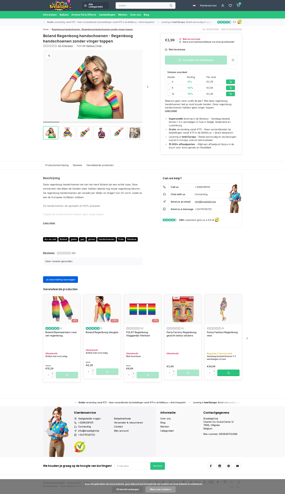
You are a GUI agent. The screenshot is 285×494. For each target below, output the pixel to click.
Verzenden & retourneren (128, 422)
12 (173, 93)
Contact (118, 426)
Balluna (64, 14)
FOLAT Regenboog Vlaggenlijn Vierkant (138, 334)
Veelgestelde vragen (89, 418)
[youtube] (237, 466)
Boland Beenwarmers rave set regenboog (61, 334)
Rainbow (131, 239)
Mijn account (121, 430)
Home (46, 29)
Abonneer (157, 466)
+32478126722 (203, 209)
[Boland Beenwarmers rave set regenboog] (61, 309)
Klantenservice (208, 5)
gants (74, 239)
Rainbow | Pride (94, 46)
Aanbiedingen (107, 14)
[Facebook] (210, 466)
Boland (63, 239)
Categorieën (167, 430)
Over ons (135, 14)
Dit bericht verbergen (128, 489)
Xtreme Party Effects (83, 14)
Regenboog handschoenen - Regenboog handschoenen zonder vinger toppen (92, 29)
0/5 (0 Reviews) (65, 46)
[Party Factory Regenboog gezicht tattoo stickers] (182, 309)
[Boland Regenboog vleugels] (102, 309)
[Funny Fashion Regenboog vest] (223, 309)
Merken (122, 14)
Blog (146, 14)
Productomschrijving (56, 165)
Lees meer (171, 110)
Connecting (201, 194)
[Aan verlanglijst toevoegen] (76, 299)
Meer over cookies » (160, 489)
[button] (147, 86)
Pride (121, 239)
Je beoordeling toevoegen (60, 279)
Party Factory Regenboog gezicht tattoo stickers (181, 334)
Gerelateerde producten (100, 165)
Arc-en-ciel (50, 239)
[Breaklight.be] (60, 5)
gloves (91, 239)
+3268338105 (202, 187)
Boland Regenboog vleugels (102, 332)
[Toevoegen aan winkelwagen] (228, 373)
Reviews (77, 165)
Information (50, 14)
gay (82, 239)
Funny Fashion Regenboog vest (222, 334)
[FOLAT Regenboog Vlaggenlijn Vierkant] (142, 309)
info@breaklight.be (205, 201)
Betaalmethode (122, 418)
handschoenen (106, 239)
